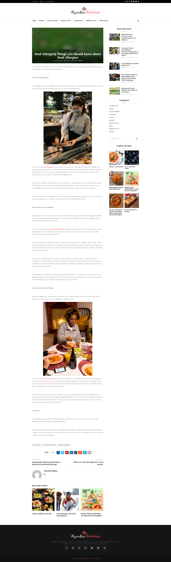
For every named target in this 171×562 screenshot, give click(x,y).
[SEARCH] (137, 139)
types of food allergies (56, 229)
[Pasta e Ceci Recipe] (116, 157)
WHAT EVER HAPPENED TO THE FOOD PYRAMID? (91, 515)
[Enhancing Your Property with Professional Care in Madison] (114, 37)
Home (34, 21)
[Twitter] (73, 548)
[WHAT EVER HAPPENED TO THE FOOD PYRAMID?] (132, 178)
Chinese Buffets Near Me (42, 514)
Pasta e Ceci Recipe (116, 167)
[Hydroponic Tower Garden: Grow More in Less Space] (114, 91)
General (111, 117)
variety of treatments (46, 379)
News (111, 126)
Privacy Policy (50, 1)
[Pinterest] (85, 548)
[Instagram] (79, 548)
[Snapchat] (104, 548)
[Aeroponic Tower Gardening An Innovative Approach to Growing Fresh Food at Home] (114, 50)
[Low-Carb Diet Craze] (132, 157)
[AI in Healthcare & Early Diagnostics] (114, 66)
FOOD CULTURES (52, 21)
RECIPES (41, 21)
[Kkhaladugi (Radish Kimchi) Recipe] (116, 178)
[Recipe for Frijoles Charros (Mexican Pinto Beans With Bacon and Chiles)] (116, 201)
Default (111, 109)
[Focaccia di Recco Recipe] (132, 201)
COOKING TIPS (78, 21)
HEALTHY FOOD (66, 21)
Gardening (112, 114)
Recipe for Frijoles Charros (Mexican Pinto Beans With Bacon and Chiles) (115, 212)
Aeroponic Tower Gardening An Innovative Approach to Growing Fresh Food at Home (130, 51)
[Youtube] (92, 548)
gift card (111, 120)
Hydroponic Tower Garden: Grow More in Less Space (129, 90)
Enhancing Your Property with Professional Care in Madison (128, 37)
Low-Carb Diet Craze (130, 167)
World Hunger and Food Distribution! (66, 515)
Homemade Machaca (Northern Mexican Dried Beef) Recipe (46, 463)
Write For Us (103, 21)
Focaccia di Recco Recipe (131, 210)
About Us (42, 1)
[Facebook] (66, 548)
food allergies (48, 167)
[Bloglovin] (98, 548)
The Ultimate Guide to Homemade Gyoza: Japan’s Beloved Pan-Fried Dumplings (129, 77)
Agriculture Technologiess (82, 558)
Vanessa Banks (59, 60)
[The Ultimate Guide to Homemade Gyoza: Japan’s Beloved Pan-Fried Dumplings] (114, 77)
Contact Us (35, 1)
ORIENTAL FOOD (91, 21)
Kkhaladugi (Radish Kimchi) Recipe (116, 188)
